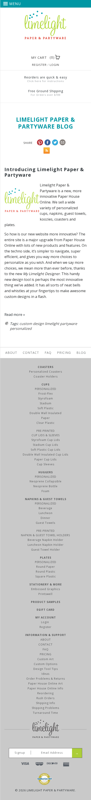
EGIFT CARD (46, 610)
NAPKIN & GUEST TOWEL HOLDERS (45, 535)
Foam (45, 491)
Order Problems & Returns (45, 679)
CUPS (45, 384)
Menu (15, 3)
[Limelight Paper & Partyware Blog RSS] (45, 151)
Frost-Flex (45, 393)
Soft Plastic (46, 408)
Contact (31, 352)
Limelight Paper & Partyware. (51, 790)
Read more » (14, 314)
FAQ (48, 352)
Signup (20, 753)
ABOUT (45, 640)
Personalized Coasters (45, 372)
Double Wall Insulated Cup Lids (45, 454)
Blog (81, 352)
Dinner (45, 518)
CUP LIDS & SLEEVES (46, 435)
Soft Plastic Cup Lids (45, 450)
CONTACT (45, 644)
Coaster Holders (46, 376)
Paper (45, 418)
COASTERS (45, 367)
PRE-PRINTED (45, 431)
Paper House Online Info (45, 688)
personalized (21, 328)
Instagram (52, 48)
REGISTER (39, 65)
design (38, 323)
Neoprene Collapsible (46, 481)
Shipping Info (45, 703)
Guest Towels (45, 523)
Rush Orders (45, 698)
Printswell (45, 594)
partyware (68, 323)
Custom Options (45, 664)
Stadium (45, 403)
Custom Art (45, 659)
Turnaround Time (45, 713)
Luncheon (46, 513)
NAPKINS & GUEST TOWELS (45, 499)
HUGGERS (45, 472)
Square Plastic (45, 576)
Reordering (45, 693)
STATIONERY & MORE (45, 584)
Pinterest (44, 48)
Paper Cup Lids (45, 459)
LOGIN (54, 65)
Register (45, 627)
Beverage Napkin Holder (45, 540)
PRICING (45, 654)
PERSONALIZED (45, 389)
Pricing (64, 352)
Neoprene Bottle (45, 486)
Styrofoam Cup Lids (45, 440)
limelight (52, 323)
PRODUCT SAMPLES (45, 602)
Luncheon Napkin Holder (46, 545)
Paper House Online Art (45, 683)
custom (25, 323)
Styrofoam (45, 398)
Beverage (45, 508)
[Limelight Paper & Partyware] (45, 12)
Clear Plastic (45, 423)
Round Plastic (45, 571)
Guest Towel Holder (45, 550)
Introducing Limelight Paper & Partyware (44, 172)
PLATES (45, 557)
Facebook (36, 48)
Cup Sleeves (45, 464)
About (11, 352)
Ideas (45, 674)
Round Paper (45, 567)
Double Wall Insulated (46, 413)
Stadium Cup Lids (45, 445)
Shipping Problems (45, 708)
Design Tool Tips (45, 669)
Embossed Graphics (45, 589)
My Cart (39, 57)
